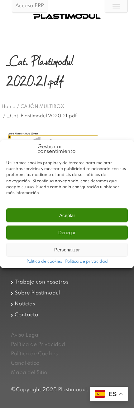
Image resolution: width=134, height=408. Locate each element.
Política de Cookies (34, 354)
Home (8, 106)
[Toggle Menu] (116, 6)
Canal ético (25, 363)
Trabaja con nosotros (41, 282)
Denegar (67, 232)
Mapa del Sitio (29, 372)
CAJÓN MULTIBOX (42, 106)
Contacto (26, 315)
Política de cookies (44, 262)
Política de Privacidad (38, 344)
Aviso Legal (25, 335)
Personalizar (67, 249)
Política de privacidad (86, 262)
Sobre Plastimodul (37, 293)
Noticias (25, 304)
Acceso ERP (29, 5)
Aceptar (67, 215)
